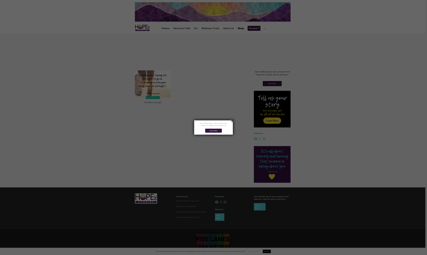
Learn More (213, 131)
